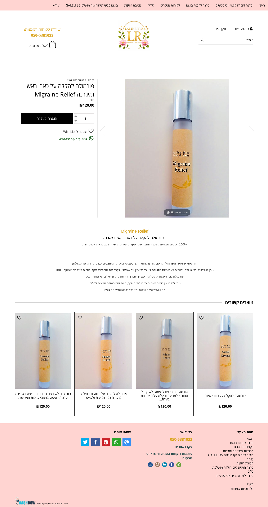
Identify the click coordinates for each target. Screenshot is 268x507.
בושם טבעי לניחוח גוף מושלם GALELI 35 (92, 5)
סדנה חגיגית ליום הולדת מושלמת (232, 467)
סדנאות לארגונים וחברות (238, 451)
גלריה (150, 5)
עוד (57, 5)
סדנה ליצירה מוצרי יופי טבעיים (234, 5)
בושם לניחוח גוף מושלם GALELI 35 (230, 455)
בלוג (250, 471)
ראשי (262, 5)
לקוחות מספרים (170, 5)
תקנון (250, 484)
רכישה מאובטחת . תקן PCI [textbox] (233, 29)
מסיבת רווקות (132, 5)
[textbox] (42, 32)
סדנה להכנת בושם (197, 5)
